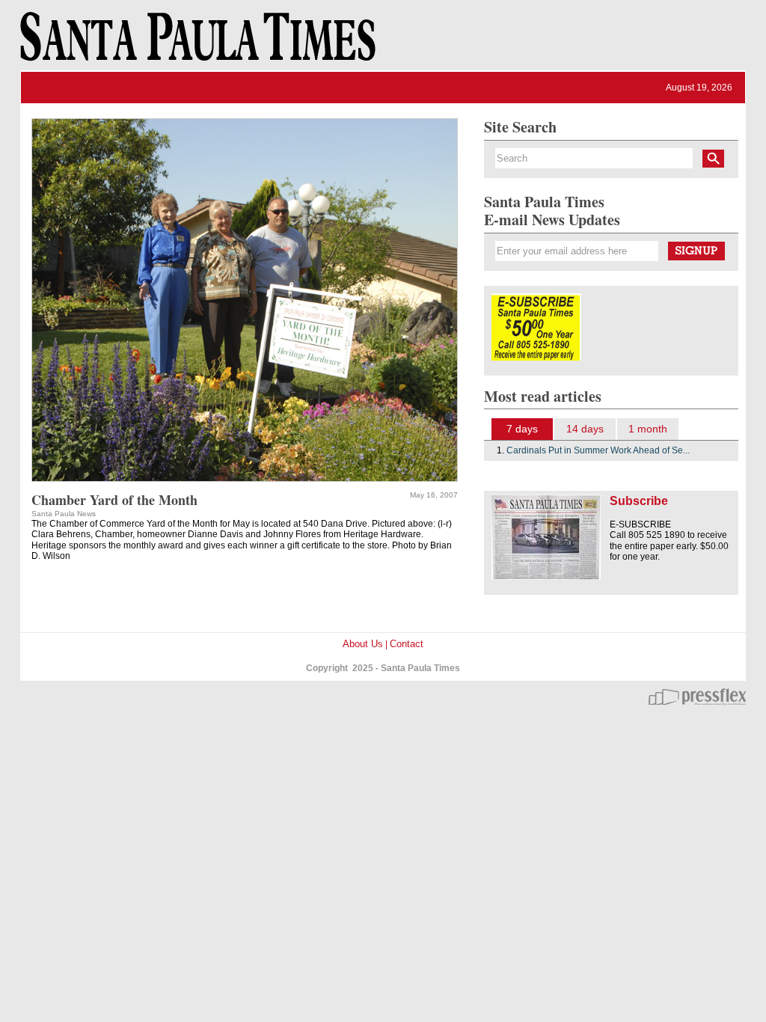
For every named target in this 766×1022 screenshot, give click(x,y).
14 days (585, 429)
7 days (522, 429)
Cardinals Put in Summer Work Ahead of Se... (598, 450)
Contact (406, 643)
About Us (363, 643)
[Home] (195, 43)
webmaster (697, 696)
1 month (647, 429)
